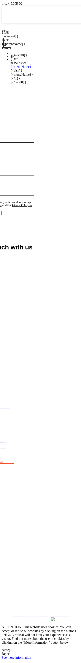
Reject (6, 653)
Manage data (41, 604)
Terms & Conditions (40, 581)
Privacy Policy (40, 589)
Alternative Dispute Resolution (40, 566)
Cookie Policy (40, 597)
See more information (16, 657)
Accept (6, 650)
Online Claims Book (40, 573)
